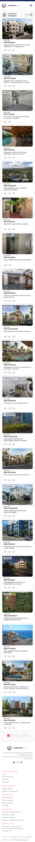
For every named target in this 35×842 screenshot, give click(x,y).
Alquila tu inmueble (8, 817)
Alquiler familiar (7, 788)
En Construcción (7, 777)
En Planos (5, 779)
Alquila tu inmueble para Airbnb (13, 820)
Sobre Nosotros (7, 797)
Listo (3, 774)
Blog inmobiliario (8, 803)
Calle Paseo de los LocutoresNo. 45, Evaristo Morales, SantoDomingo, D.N (13, 829)
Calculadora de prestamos (11, 812)
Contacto (5, 806)
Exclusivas (5, 782)
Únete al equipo (7, 800)
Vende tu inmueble (8, 815)
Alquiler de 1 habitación (10, 791)
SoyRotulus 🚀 (23, 840)
